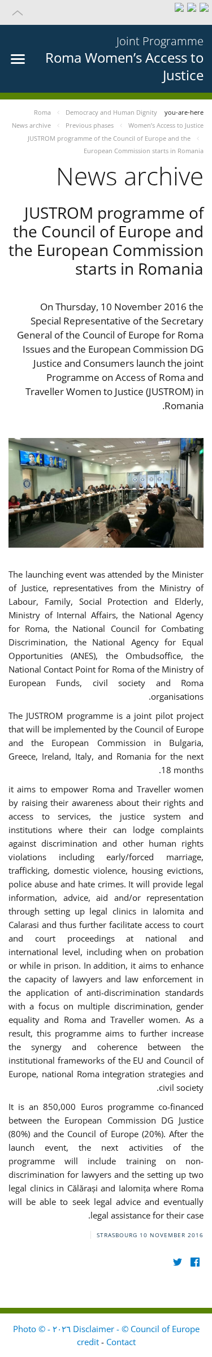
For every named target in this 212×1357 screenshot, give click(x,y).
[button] (106, 12)
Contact (121, 1341)
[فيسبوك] (195, 1262)
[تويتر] (177, 1262)
